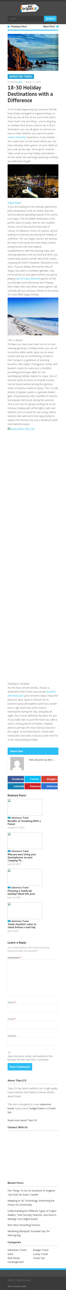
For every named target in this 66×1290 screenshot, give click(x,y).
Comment (15, 957)
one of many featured (28, 278)
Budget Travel (40, 1250)
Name (12, 1002)
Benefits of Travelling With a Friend (24, 822)
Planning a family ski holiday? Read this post (21, 892)
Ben (20, 81)
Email (12, 1019)
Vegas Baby (14, 202)
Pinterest (35, 786)
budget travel (37, 1108)
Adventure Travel (20, 76)
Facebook (18, 779)
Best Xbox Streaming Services (24, 1225)
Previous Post (19, 26)
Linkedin (19, 786)
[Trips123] (29, 10)
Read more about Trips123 (22, 1120)
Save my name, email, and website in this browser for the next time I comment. (30, 1058)
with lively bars (16, 695)
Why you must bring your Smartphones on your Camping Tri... (22, 857)
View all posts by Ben (42, 759)
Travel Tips (39, 1258)
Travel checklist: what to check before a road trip (22, 926)
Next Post (49, 26)
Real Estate (14, 1258)
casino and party (17, 137)
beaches (51, 691)
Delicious (52, 786)
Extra (10, 1254)
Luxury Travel (40, 1254)
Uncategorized (16, 1261)
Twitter (34, 779)
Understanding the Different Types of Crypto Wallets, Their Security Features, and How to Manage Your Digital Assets (32, 1215)
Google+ (52, 779)
